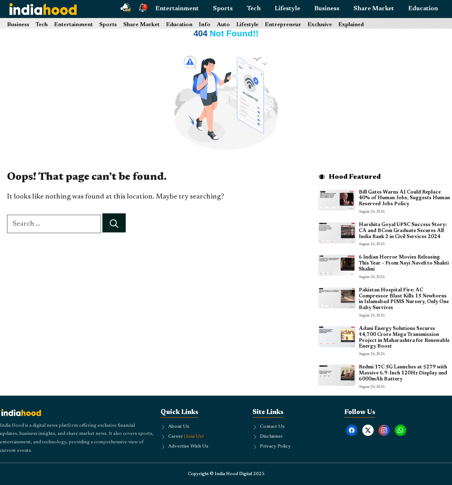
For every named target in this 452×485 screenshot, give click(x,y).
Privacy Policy (275, 446)
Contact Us (272, 426)
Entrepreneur (283, 25)
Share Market (373, 9)
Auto (223, 25)
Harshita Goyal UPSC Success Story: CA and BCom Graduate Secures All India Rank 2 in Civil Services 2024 (403, 231)
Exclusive (320, 25)
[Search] (114, 223)
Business (326, 9)
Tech (254, 9)
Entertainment (177, 9)
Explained (351, 25)
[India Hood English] (43, 9)
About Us (178, 426)
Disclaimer (271, 436)
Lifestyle (287, 9)
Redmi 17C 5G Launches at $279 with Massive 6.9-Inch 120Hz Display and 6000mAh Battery (403, 373)
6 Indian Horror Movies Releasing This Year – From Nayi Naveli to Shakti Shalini (404, 263)
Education (423, 9)
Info (204, 25)
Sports (223, 9)
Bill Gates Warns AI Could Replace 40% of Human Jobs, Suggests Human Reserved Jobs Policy (404, 198)
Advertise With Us (188, 446)
